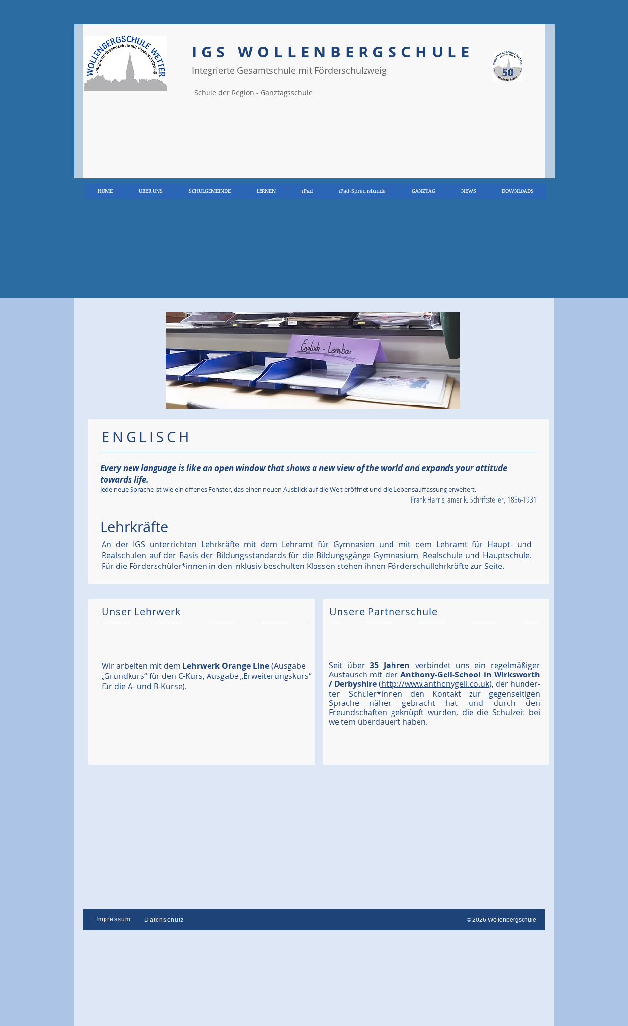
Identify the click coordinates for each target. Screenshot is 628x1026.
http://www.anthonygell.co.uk (435, 683)
